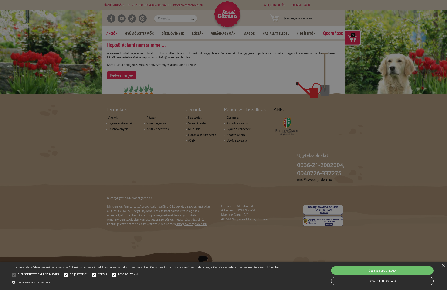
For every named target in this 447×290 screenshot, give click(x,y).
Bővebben (273, 267)
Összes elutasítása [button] (382, 281)
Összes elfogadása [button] (382, 270)
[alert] (223, 145)
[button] (13, 274)
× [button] (443, 265)
